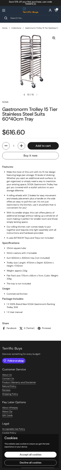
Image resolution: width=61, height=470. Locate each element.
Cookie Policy (9, 432)
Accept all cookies (30, 454)
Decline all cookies (30, 462)
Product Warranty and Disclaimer (19, 382)
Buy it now (30, 155)
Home (4, 28)
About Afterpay (10, 407)
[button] (56, 10)
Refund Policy (9, 386)
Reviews (6, 390)
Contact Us (8, 378)
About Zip (7, 411)
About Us (7, 374)
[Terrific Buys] (30, 10)
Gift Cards (7, 415)
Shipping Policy (10, 393)
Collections (16, 28)
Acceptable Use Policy (13, 429)
